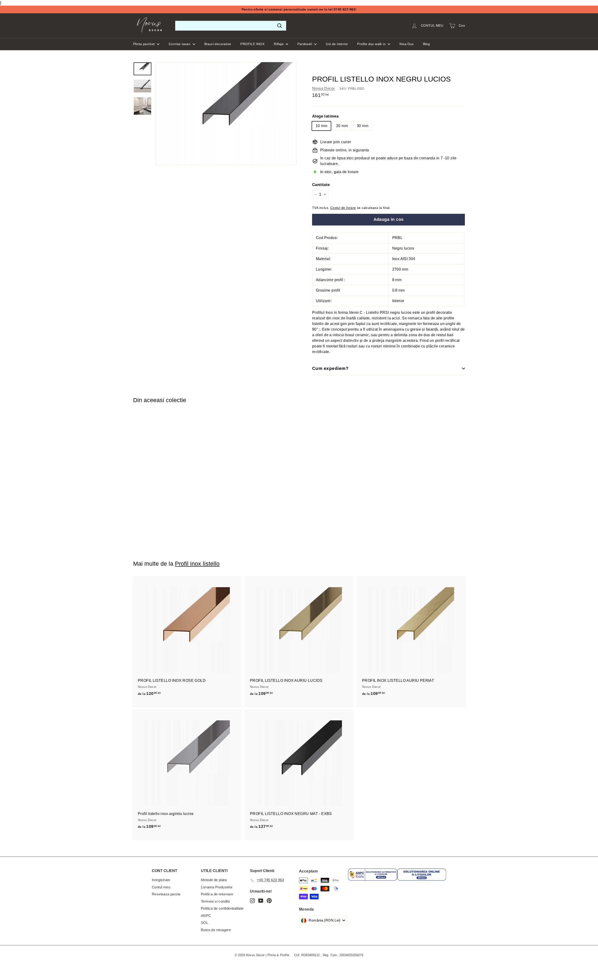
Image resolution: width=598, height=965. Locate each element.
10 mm (321, 126)
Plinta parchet (144, 44)
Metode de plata (214, 880)
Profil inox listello (197, 563)
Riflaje (279, 44)
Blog (426, 44)
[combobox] (230, 26)
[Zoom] (226, 113)
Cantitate (321, 184)
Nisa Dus (406, 44)
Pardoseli (305, 44)
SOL (204, 923)
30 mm (362, 126)
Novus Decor (323, 88)
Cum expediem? (330, 368)
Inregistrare (161, 880)
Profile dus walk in (372, 44)
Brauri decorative (217, 44)
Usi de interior (337, 44)
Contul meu (161, 887)
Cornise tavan (180, 44)
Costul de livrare (343, 208)
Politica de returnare (217, 894)
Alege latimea (325, 116)
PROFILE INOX (252, 44)
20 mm (342, 126)
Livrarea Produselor (217, 887)
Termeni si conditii (215, 901)
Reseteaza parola (166, 894)
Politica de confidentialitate (222, 908)
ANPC (206, 916)
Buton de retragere (216, 930)
